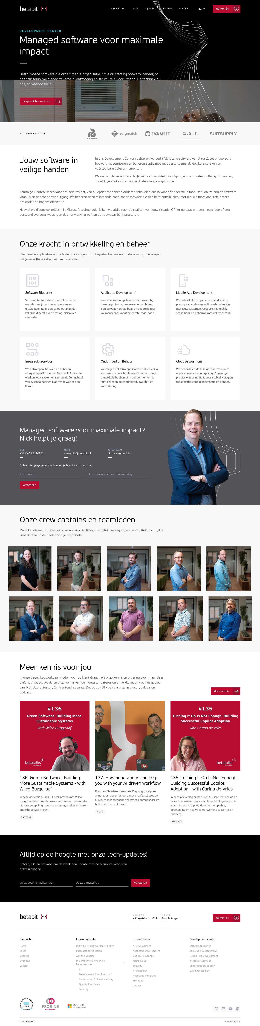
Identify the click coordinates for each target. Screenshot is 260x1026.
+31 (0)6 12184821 (32, 453)
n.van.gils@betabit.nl (77, 453)
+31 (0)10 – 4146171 (146, 918)
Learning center (86, 939)
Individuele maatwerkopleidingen (95, 946)
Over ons (167, 8)
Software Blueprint (38, 293)
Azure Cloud (139, 961)
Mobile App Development (194, 293)
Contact (183, 8)
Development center (202, 939)
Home (23, 946)
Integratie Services (39, 361)
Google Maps (170, 918)
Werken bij (222, 8)
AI (80, 969)
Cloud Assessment (189, 361)
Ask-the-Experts (85, 956)
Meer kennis (221, 691)
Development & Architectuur (95, 974)
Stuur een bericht (119, 453)
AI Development (142, 946)
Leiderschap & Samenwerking (96, 979)
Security (83, 989)
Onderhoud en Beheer (116, 361)
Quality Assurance (89, 984)
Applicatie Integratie (144, 976)
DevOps (137, 985)
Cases (135, 8)
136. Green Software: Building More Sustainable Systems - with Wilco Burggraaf (53, 784)
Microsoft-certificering (89, 951)
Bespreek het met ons (36, 101)
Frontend (138, 981)
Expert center (142, 939)
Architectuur (140, 971)
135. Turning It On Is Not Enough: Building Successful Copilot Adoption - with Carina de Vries (204, 784)
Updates (150, 8)
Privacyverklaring (232, 1022)
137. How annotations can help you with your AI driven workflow (128, 781)
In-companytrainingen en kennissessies (90, 963)
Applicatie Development (118, 293)
